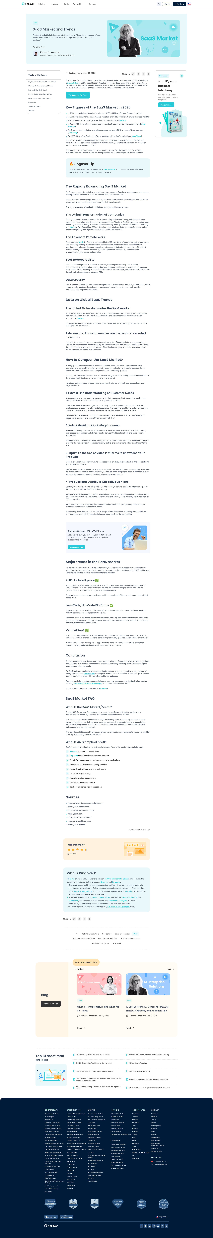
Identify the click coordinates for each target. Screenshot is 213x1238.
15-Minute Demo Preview (108, 9)
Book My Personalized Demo (106, 52)
